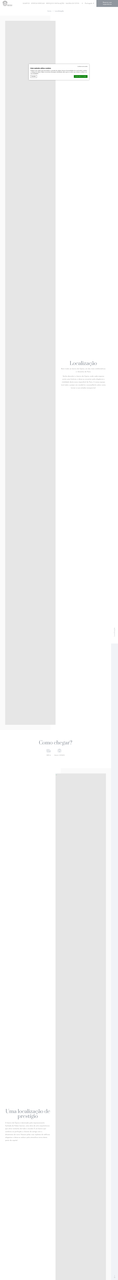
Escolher (34, 76)
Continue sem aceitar (82, 66)
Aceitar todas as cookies (80, 76)
